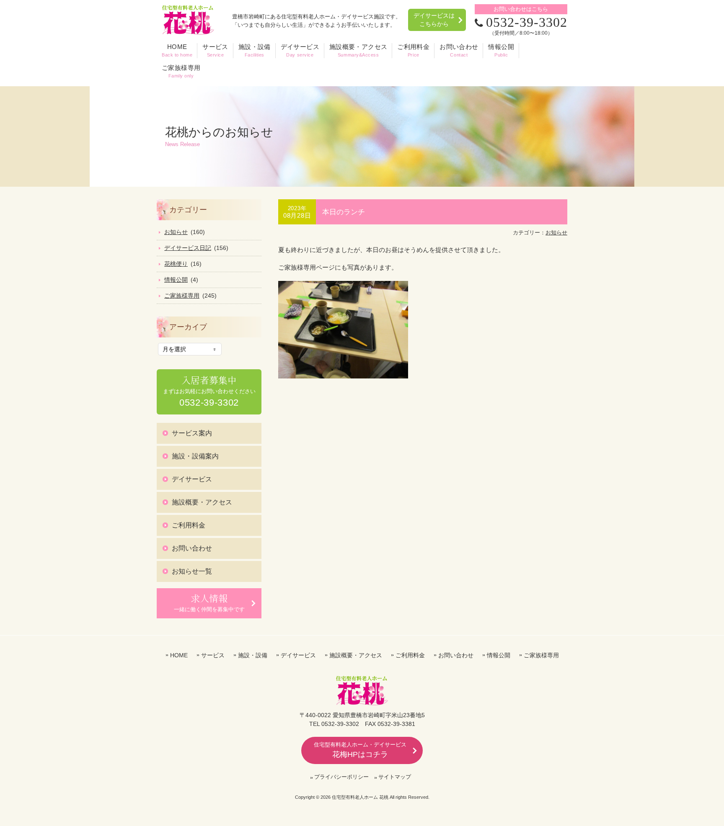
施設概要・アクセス (202, 502)
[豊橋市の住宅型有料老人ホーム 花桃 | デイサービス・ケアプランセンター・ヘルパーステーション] (188, 32)
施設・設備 (252, 655)
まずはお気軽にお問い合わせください (209, 391)
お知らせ (556, 232)
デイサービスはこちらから (434, 19)
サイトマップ (394, 777)
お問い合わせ (192, 548)
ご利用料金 (188, 525)
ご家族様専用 (181, 295)
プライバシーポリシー (341, 777)
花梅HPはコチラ (360, 750)
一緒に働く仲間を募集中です (209, 602)
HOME (179, 655)
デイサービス (192, 479)
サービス (213, 655)
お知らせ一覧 (192, 571)
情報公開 (176, 279)
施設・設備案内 (195, 456)
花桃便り (176, 263)
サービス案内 (192, 433)
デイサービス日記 (187, 247)
